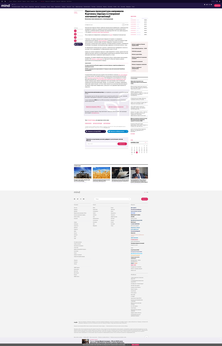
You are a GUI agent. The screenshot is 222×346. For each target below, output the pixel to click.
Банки (48, 6)
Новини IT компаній (78, 254)
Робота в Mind (77, 216)
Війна (22, 6)
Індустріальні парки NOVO (136, 298)
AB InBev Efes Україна (135, 285)
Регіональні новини (16, 6)
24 (131, 152)
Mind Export (133, 222)
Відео (75, 231)
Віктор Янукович (106, 123)
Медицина (128, 6)
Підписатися (217, 5)
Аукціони (32, 1)
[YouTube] (211, 4)
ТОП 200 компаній (136, 51)
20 (139, 150)
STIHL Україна (133, 292)
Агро (73, 6)
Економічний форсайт (135, 231)
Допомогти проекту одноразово (116, 106)
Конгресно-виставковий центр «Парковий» (137, 301)
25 (134, 152)
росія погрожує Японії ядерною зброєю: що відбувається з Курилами (138, 130)
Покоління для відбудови (136, 209)
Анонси (28, 1)
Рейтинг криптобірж (137, 54)
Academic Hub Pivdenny (136, 287)
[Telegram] (209, 4)
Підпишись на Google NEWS (94, 131)
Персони (75, 260)
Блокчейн (123, 6)
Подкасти (24, 1)
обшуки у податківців (97, 59)
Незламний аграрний (135, 255)
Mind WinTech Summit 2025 (136, 220)
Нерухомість (58, 6)
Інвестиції (37, 6)
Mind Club (42, 1)
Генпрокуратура (88, 123)
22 (144, 150)
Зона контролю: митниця (136, 211)
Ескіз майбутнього (135, 229)
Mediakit (75, 211)
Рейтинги (76, 227)
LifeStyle (63, 6)
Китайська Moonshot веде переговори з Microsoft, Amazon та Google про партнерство (139, 125)
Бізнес (26, 6)
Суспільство (99, 6)
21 (141, 150)
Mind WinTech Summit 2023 (136, 253)
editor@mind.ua (95, 112)
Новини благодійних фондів (79, 256)
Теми (75, 238)
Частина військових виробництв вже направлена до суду (111, 79)
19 (136, 150)
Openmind (19, 1)
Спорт (133, 6)
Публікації (14, 1)
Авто (119, 6)
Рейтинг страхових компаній (136, 268)
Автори (75, 263)
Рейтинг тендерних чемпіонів (139, 64)
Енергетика (31, 6)
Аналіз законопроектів (135, 241)
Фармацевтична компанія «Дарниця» (136, 310)
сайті (111, 34)
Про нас (75, 207)
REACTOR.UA (69, 1)
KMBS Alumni (63, 1)
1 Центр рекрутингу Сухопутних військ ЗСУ (137, 278)
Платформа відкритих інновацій (137, 243)
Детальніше (128, 344)
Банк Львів (133, 294)
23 (146, 150)
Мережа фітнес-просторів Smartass (136, 304)
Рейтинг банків (134, 218)
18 (134, 150)
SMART (134, 263)
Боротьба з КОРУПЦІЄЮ (97, 123)
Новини (10, 1)
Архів (36, 1)
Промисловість (87, 6)
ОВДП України (133, 16)
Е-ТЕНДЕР (133, 296)
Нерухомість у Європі (135, 227)
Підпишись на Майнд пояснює (117, 131)
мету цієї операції (122, 74)
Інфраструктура (79, 6)
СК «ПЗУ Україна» (134, 306)
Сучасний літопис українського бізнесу (137, 235)
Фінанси (105, 6)
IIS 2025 (132, 216)
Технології (69, 6)
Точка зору (76, 247)
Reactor (75, 274)
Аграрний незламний (137, 61)
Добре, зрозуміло (135, 344)
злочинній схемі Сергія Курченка (100, 32)
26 (136, 152)
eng (14, 4)
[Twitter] (206, 4)
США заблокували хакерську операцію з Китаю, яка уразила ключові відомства (138, 108)
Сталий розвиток (134, 239)
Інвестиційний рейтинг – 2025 (139, 48)
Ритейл (114, 6)
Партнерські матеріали (78, 245)
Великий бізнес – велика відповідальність (136, 261)
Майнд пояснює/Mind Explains (80, 249)
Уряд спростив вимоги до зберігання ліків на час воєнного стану (139, 82)
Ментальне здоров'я (135, 225)
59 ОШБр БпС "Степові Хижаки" (137, 283)
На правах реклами (78, 242)
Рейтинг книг (133, 270)
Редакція (75, 209)
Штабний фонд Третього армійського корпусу (135, 315)
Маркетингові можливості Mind (80, 213)
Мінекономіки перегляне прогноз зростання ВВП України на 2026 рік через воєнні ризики (139, 87)
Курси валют (76, 269)
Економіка (110, 6)
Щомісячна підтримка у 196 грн (93, 106)
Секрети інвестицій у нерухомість (135, 258)
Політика (93, 6)
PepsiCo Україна (134, 289)
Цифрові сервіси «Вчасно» (136, 312)
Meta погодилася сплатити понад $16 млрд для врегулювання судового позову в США (139, 119)
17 (131, 150)
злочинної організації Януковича (96, 77)
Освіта (52, 6)
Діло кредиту (133, 207)
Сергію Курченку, (102, 40)
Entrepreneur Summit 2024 (136, 251)
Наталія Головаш (91, 120)
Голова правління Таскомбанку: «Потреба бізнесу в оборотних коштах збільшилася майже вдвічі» (139, 181)
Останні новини (134, 78)
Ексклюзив (76, 251)
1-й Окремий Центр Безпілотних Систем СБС (137, 281)
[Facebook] (204, 4)
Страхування (43, 6)
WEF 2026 (133, 213)
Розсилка (76, 218)
